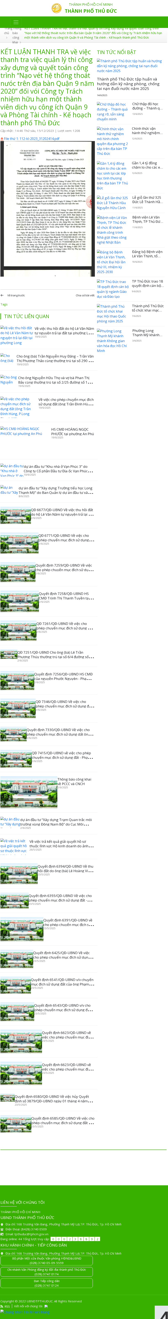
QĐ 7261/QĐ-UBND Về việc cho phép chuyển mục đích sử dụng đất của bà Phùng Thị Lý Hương (64, 628)
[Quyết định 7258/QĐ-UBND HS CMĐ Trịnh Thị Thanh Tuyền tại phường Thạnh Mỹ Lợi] (19, 601)
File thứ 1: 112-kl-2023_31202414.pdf (31, 138)
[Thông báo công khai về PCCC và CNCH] (28, 792)
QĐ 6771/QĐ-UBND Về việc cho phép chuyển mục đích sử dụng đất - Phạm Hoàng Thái (64, 540)
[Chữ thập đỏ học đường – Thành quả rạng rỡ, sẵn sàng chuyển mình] (113, 112)
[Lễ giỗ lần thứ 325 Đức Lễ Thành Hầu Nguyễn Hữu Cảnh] (113, 202)
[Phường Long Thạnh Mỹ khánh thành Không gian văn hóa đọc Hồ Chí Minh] (113, 341)
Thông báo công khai (17, 35)
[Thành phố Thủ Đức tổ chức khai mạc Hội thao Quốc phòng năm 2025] (113, 314)
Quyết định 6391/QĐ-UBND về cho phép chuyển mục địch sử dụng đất (67, 924)
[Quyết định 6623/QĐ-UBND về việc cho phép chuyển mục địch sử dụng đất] (21, 1041)
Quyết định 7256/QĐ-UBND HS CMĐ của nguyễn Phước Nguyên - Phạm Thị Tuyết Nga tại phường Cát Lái (63, 678)
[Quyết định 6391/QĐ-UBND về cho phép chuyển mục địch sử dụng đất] (21, 929)
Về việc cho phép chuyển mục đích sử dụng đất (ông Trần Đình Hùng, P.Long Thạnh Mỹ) (66, 404)
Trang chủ (8, 30)
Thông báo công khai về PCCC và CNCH (74, 781)
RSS (7, 1306)
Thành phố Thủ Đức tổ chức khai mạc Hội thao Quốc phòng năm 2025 (148, 312)
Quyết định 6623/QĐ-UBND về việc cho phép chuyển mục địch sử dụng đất (67, 1037)
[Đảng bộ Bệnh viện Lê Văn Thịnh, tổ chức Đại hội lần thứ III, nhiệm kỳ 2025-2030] (113, 262)
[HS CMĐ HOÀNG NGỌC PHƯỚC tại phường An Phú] (25, 440)
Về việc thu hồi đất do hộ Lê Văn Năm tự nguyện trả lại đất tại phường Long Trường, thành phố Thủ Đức (64, 333)
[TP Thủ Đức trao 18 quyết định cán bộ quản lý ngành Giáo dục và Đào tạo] (113, 289)
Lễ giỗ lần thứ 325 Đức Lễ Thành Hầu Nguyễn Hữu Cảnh (147, 201)
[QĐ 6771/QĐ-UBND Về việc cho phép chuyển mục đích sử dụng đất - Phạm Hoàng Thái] (19, 543)
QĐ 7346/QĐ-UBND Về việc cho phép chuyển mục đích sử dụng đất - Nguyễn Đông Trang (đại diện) (65, 706)
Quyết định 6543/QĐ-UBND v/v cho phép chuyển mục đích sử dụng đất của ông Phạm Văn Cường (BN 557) (62, 1010)
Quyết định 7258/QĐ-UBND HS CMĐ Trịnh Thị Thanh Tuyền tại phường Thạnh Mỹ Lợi (64, 598)
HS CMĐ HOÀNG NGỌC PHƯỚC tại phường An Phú (72, 431)
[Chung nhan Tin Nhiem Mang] (84, 1312)
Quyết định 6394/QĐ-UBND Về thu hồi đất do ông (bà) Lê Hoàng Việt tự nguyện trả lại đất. (65, 871)
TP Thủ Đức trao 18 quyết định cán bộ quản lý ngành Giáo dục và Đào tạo (147, 287)
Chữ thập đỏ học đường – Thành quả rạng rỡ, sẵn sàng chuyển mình (148, 110)
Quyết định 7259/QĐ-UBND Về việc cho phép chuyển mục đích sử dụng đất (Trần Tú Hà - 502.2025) (63, 570)
